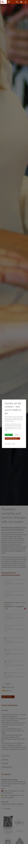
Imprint (13, 443)
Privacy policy (8, 443)
